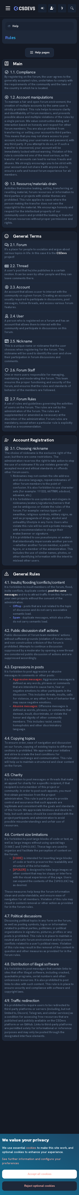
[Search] (72, 8)
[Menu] (8, 8)
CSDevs (61, 253)
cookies (31, 1148)
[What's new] (62, 8)
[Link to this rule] (38, 72)
